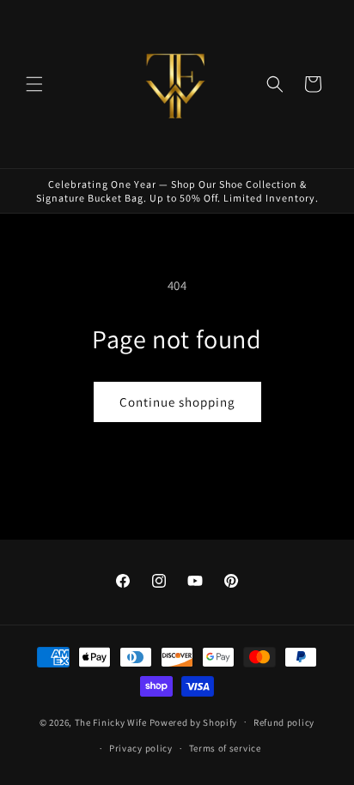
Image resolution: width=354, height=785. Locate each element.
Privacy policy (141, 748)
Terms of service (225, 748)
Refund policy (283, 722)
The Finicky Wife (111, 722)
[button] (34, 84)
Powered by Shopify (194, 722)
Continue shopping (177, 402)
